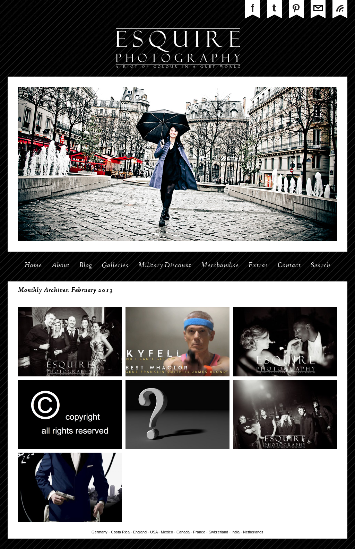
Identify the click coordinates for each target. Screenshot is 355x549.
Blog (85, 265)
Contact (289, 265)
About (61, 265)
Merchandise (220, 265)
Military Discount (164, 265)
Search (320, 265)
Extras (258, 265)
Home (33, 265)
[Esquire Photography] (177, 75)
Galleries (115, 265)
